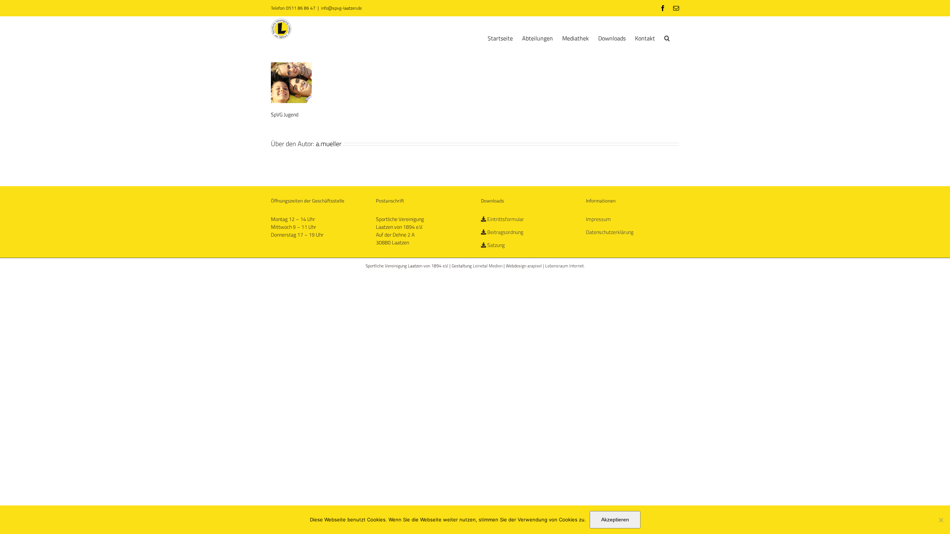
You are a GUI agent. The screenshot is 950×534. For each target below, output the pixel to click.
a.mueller (328, 144)
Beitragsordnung (505, 232)
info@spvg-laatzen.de (341, 7)
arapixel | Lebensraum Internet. (555, 265)
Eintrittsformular (505, 219)
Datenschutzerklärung (609, 232)
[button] (667, 37)
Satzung (496, 245)
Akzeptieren (615, 520)
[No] (940, 520)
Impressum (598, 219)
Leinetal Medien (488, 265)
